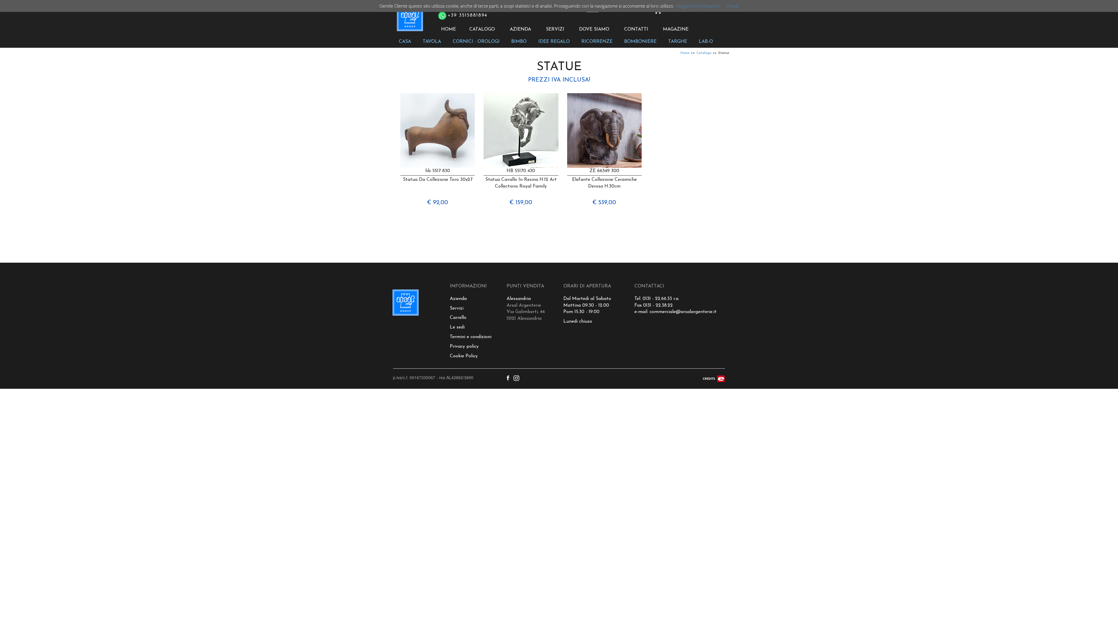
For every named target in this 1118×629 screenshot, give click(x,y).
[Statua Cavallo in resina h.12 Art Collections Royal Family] (521, 130)
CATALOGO (482, 29)
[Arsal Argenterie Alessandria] (409, 21)
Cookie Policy (464, 356)
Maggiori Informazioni (698, 6)
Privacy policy (464, 346)
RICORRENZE (597, 41)
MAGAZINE (676, 29)
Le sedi (457, 327)
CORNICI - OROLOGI (476, 41)
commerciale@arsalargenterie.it (683, 312)
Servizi (457, 308)
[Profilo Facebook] (508, 377)
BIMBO (519, 41)
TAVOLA (432, 41)
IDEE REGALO (554, 41)
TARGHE (677, 41)
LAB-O (706, 41)
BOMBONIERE (640, 41)
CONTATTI (636, 29)
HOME (448, 29)
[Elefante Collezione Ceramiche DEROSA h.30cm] (604, 130)
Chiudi (732, 6)
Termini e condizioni (470, 337)
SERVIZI (555, 29)
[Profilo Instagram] (516, 377)
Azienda (458, 298)
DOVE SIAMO (594, 29)
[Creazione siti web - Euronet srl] (714, 378)
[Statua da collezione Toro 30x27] (437, 130)
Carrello (458, 317)
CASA (405, 41)
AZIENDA (520, 29)
